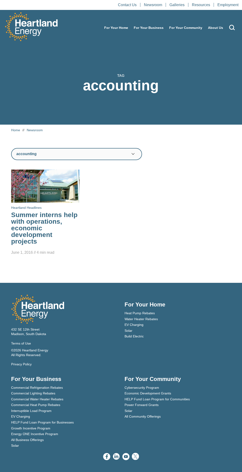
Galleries (177, 5)
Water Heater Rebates (141, 319)
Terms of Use (21, 343)
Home (15, 130)
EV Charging (134, 325)
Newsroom (153, 5)
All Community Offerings (143, 416)
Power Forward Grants (142, 405)
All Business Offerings (27, 440)
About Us (215, 28)
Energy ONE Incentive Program (34, 434)
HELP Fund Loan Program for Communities (157, 399)
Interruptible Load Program (31, 411)
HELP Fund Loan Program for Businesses (42, 422)
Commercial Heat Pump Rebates (35, 405)
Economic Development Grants (148, 393)
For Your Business (149, 28)
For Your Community (185, 28)
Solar (128, 330)
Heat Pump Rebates (140, 313)
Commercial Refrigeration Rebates (37, 387)
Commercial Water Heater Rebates (37, 399)
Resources (201, 5)
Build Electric (134, 336)
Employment (227, 5)
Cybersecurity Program (142, 387)
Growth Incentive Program (30, 428)
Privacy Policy (21, 364)
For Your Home (116, 28)
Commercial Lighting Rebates (33, 393)
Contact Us (127, 5)
